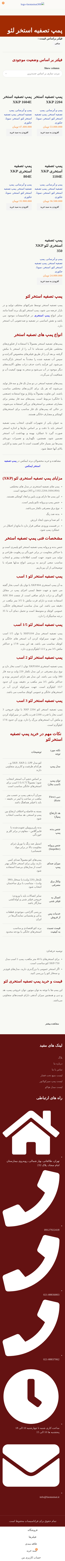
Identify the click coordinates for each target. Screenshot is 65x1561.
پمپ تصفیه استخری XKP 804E (21, 171)
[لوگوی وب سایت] (32, 4)
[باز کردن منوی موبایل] (61, 4)
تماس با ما (57, 1069)
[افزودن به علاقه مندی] (58, 89)
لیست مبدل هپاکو (53, 1087)
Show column (51, 68)
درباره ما (58, 1063)
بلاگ (60, 1057)
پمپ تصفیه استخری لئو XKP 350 (48, 245)
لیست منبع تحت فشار (51, 1075)
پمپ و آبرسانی (54, 110)
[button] (49, 132)
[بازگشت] (58, 22)
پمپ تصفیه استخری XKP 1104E (51, 171)
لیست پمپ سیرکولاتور (51, 1081)
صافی (57, 43)
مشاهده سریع (58, 140)
